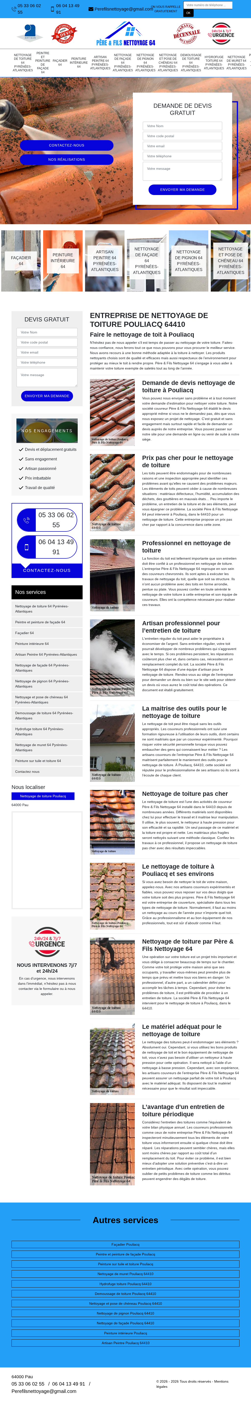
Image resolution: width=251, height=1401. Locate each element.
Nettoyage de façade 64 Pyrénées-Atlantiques (123, 62)
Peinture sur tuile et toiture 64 (38, 761)
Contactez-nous (66, 145)
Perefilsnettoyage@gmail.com (122, 9)
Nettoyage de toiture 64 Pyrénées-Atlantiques (23, 62)
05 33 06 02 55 (29, 9)
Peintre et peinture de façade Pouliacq (125, 1254)
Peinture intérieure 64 (79, 62)
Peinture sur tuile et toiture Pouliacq (125, 1264)
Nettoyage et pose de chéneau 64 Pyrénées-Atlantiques (168, 62)
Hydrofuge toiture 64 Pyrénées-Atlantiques (214, 62)
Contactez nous (27, 772)
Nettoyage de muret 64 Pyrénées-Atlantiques (236, 62)
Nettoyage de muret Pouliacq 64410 (125, 1274)
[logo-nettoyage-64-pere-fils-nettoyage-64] (125, 33)
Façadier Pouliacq (125, 1244)
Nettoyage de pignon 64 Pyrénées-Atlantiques (145, 62)
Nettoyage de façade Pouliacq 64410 (125, 1323)
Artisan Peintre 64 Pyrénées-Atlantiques (100, 62)
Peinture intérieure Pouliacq (125, 1333)
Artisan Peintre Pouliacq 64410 (126, 1343)
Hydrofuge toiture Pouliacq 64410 (125, 1284)
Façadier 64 (60, 62)
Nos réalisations (66, 159)
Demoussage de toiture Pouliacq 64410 (125, 1294)
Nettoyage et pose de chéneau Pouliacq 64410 (125, 1303)
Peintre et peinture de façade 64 (42, 62)
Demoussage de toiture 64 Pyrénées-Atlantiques (190, 62)
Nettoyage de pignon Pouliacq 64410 (125, 1313)
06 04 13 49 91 (67, 9)
